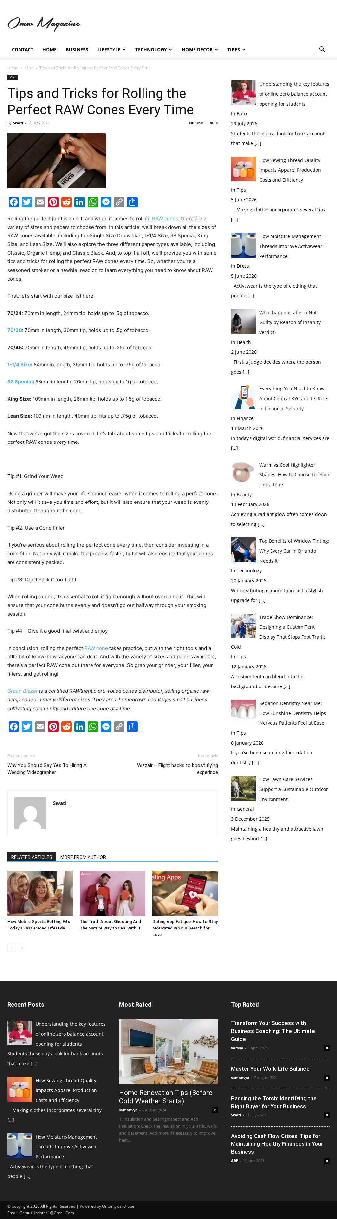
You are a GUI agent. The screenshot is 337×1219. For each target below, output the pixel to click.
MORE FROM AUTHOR (83, 857)
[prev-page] (11, 948)
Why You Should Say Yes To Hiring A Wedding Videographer (47, 768)
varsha (237, 1047)
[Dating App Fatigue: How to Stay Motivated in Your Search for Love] (185, 893)
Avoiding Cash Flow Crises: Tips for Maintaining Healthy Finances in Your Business (277, 1144)
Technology (151, 49)
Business (77, 49)
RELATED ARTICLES (31, 857)
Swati (18, 122)
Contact (22, 49)
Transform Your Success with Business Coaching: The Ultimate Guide (273, 1031)
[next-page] (22, 948)
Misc (29, 68)
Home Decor (197, 49)
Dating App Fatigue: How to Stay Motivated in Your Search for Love (185, 928)
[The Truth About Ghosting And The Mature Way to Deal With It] (112, 893)
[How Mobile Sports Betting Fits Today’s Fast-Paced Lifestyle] (40, 893)
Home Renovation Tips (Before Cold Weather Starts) (165, 1097)
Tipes (233, 49)
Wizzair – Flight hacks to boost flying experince (177, 768)
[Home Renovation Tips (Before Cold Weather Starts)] (168, 1052)
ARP (234, 1160)
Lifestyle (108, 49)
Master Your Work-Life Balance (270, 1068)
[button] (322, 50)
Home (49, 49)
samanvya (128, 1109)
